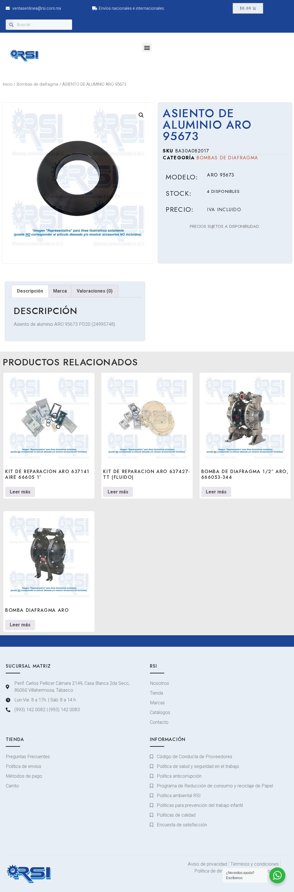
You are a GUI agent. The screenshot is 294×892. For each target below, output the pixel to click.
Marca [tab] (60, 291)
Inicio (8, 84)
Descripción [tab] (30, 291)
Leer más (20, 492)
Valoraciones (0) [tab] (95, 291)
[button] (147, 47)
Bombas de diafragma (37, 84)
